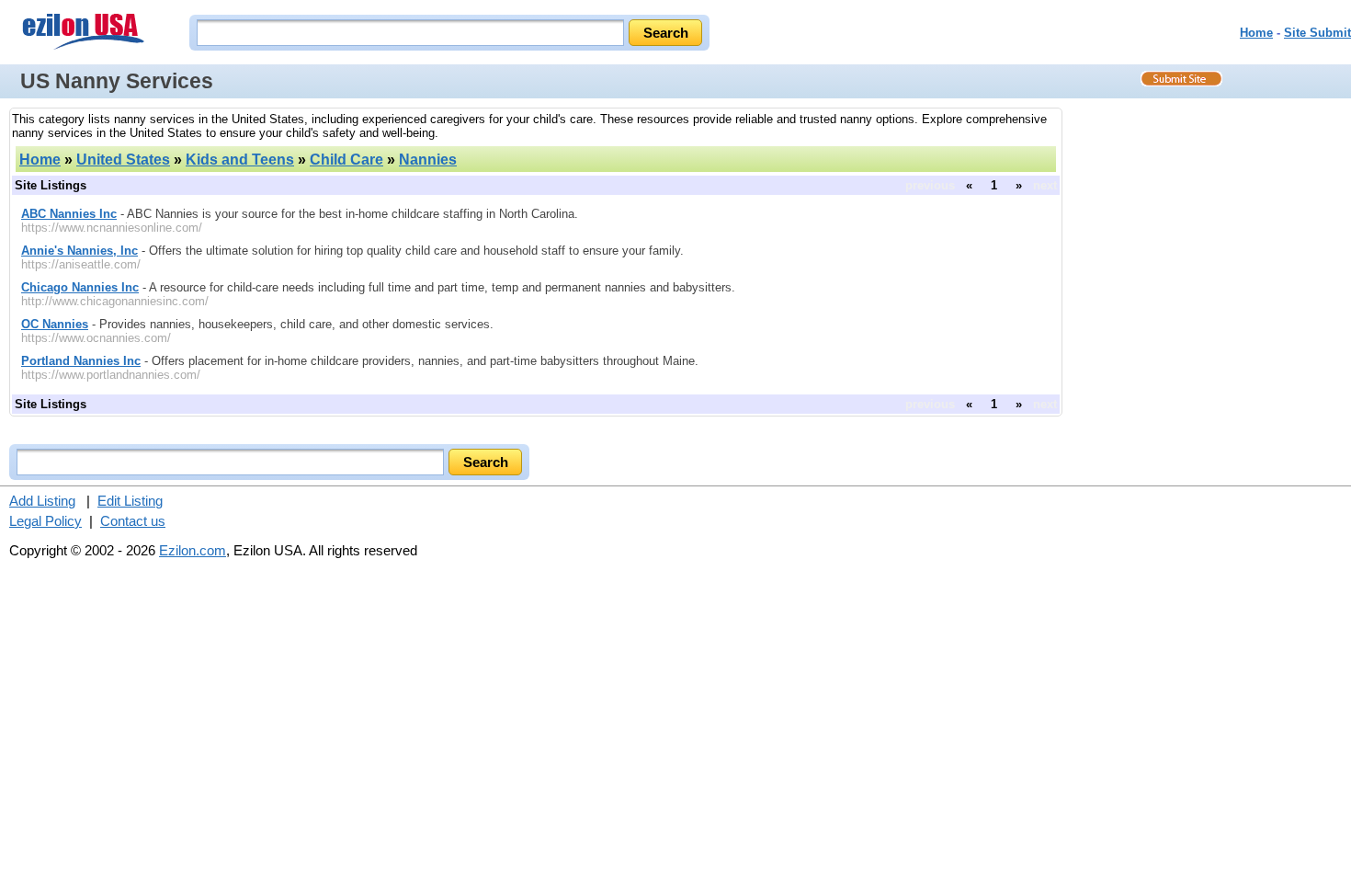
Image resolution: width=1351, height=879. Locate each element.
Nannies (428, 159)
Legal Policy (45, 521)
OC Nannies (54, 324)
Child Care (346, 159)
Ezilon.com (192, 550)
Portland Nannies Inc (81, 361)
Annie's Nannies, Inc (79, 250)
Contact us (132, 521)
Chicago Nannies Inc (80, 287)
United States (123, 159)
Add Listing (42, 500)
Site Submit (1317, 33)
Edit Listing (130, 500)
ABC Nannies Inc (69, 214)
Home (1256, 33)
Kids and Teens (240, 159)
